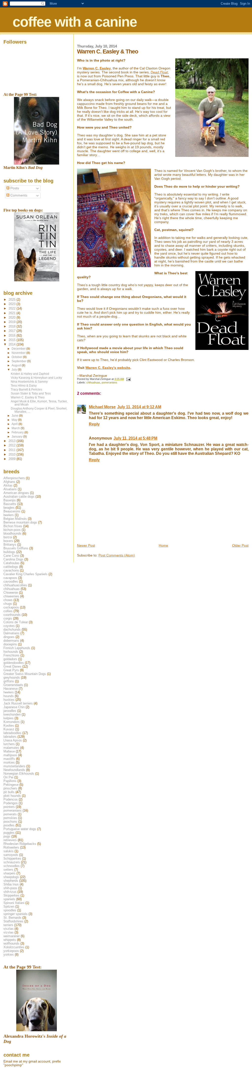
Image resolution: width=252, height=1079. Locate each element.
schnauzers (11, 862)
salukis (8, 851)
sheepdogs (11, 877)
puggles (9, 832)
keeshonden (12, 714)
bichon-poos (12, 530)
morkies (9, 762)
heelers (8, 692)
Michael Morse (102, 407)
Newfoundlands (14, 770)
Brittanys (9, 544)
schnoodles (11, 866)
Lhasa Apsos (12, 740)
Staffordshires (13, 921)
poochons (10, 821)
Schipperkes (12, 858)
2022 (12, 308)
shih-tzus (9, 892)
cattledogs (10, 567)
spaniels (9, 899)
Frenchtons (11, 655)
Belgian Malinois (15, 519)
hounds (8, 696)
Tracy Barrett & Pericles (26, 389)
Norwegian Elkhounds (18, 773)
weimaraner (11, 936)
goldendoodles (13, 663)
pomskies (10, 818)
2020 (12, 317)
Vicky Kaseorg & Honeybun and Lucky (36, 377)
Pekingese (10, 784)
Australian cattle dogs (18, 496)
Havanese (10, 688)
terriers (8, 925)
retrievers (10, 840)
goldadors (10, 659)
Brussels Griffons (15, 548)
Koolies (8, 725)
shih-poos (10, 888)
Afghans (9, 482)
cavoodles (10, 581)
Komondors (11, 722)
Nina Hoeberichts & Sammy (29, 381)
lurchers (9, 744)
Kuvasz (8, 729)
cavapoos (10, 578)
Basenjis (9, 500)
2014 (12, 344)
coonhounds (12, 615)
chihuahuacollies (15, 585)
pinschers (10, 788)
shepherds (10, 881)
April (15, 424)
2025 (12, 299)
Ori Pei (8, 777)
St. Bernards (12, 917)
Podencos (10, 799)
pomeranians (109, 382)
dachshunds (12, 629)
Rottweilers (11, 847)
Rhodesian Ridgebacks (19, 844)
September (19, 361)
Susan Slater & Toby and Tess (31, 393)
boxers (8, 541)
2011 (12, 450)
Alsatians (10, 489)
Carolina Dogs (13, 559)
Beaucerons (11, 511)
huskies (9, 700)
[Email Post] (128, 378)
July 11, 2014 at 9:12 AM (139, 407)
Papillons (9, 781)
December (19, 348)
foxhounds (10, 652)
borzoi (7, 537)
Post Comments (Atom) (116, 555)
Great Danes (12, 666)
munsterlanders (14, 766)
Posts (14, 188)
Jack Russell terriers (18, 703)
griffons (8, 681)
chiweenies (11, 596)
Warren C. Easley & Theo (28, 397)
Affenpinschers (14, 478)
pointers (9, 807)
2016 (12, 335)
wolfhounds (11, 943)
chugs (7, 603)
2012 (12, 445)
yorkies (8, 954)
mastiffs (9, 759)
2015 (12, 340)
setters (8, 869)
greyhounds (11, 677)
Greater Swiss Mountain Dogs (24, 674)
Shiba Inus (11, 884)
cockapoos (11, 607)
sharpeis (9, 873)
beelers (8, 515)
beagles (9, 507)
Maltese (9, 751)
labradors (9, 736)
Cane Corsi (11, 555)
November (19, 353)
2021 (12, 313)
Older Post (240, 545)
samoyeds (10, 855)
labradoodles (12, 733)
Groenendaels (13, 685)
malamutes (11, 748)
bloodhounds (12, 533)
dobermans (11, 640)
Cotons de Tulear (15, 622)
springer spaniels (15, 914)
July (15, 369)
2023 (12, 304)
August (17, 365)
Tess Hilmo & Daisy (24, 385)
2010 (12, 454)
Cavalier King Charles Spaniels (25, 574)
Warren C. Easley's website (107, 368)
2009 (12, 459)
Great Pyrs (11, 670)
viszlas (8, 929)
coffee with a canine (75, 22)
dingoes (9, 637)
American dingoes (16, 493)
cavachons (11, 570)
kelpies (8, 718)
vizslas (8, 932)
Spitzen (8, 906)
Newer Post (86, 545)
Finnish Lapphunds (16, 648)
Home (163, 545)
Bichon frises (12, 526)
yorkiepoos (11, 951)
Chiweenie (10, 592)
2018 (12, 326)
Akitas (8, 485)
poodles (9, 825)
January (17, 436)
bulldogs (9, 552)
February (18, 432)
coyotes (9, 626)
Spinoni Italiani (13, 903)
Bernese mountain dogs (20, 522)
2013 (12, 441)
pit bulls (9, 792)
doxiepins (10, 644)
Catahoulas (11, 563)
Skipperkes (11, 895)
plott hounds (12, 796)
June (15, 415)
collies (8, 611)
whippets (9, 940)
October (17, 357)
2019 (12, 322)
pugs (6, 836)
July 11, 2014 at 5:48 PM (135, 438)
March (16, 428)
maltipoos (10, 755)
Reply (94, 424)
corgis (7, 618)
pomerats (10, 814)
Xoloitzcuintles (13, 947)
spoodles (9, 910)
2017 (12, 331)
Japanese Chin (14, 707)
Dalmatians (11, 633)
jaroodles (9, 711)
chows (8, 600)
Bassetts (9, 504)
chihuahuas (93, 382)
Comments (18, 195)
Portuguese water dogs (19, 829)
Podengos (10, 803)
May (15, 420)
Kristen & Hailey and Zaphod (30, 373)
